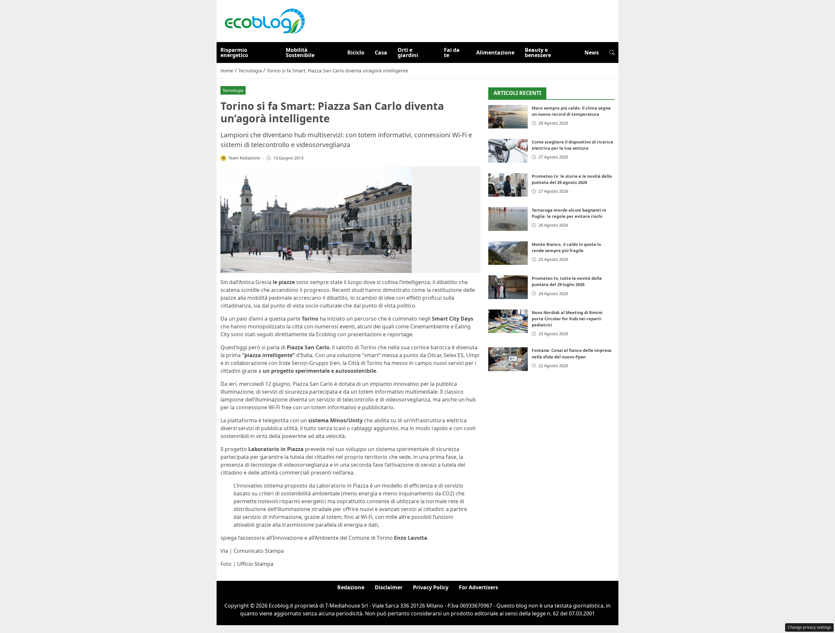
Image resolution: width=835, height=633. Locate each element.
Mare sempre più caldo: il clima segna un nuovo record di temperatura (571, 111)
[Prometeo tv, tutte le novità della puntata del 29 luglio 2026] (508, 287)
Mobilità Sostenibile (300, 52)
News (591, 52)
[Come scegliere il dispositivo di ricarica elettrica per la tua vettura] (508, 151)
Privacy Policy (430, 587)
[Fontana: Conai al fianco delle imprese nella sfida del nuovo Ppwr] (508, 359)
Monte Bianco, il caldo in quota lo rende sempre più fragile (566, 247)
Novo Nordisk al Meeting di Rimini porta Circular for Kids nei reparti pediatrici (567, 318)
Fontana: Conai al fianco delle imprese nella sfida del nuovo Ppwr (572, 353)
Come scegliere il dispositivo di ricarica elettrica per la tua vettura (572, 145)
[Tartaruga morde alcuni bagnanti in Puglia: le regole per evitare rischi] (508, 219)
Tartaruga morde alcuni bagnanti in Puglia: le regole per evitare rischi (569, 213)
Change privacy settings (809, 627)
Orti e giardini (408, 52)
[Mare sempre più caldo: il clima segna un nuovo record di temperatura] (508, 117)
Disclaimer (388, 587)
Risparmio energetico (234, 52)
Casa (381, 52)
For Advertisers (478, 587)
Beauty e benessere (538, 52)
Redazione (350, 587)
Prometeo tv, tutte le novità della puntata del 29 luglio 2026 (567, 281)
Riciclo (355, 52)
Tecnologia (232, 90)
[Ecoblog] (264, 20)
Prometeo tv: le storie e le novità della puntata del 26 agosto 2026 (572, 179)
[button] (612, 52)
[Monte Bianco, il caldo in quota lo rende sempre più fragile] (508, 253)
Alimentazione (495, 52)
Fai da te (452, 52)
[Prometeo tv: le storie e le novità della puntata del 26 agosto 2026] (508, 185)
